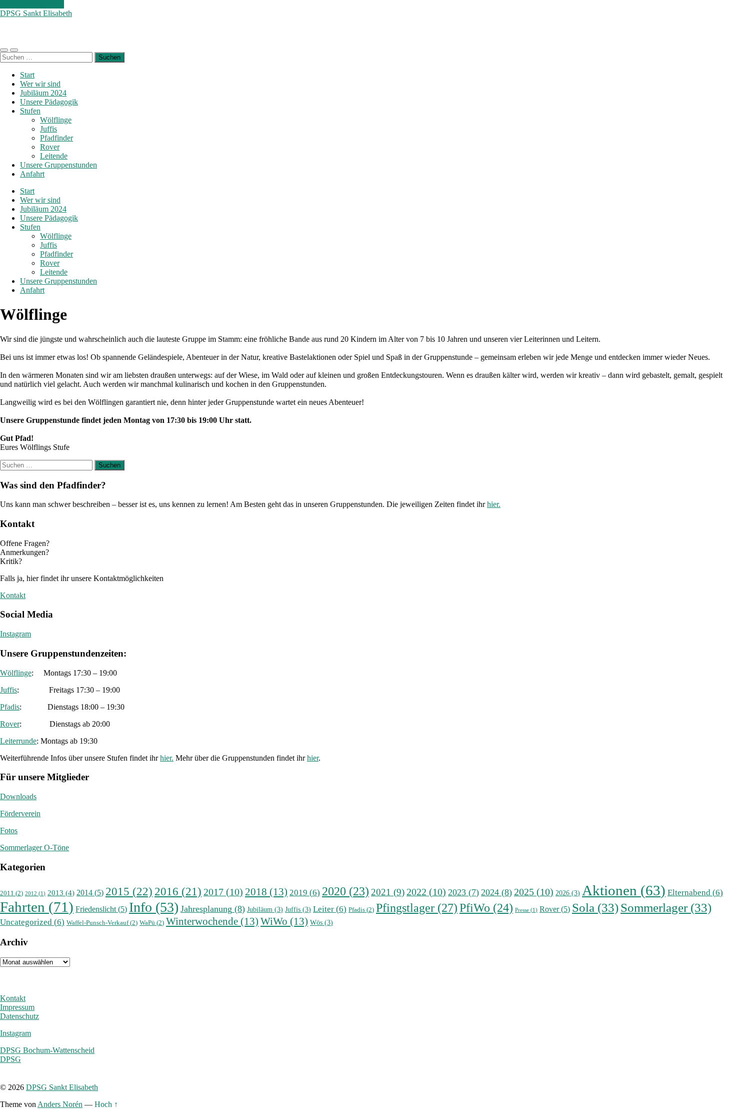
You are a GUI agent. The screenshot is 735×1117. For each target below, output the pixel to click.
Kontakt (13, 595)
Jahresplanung (212, 909)
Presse (526, 910)
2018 (266, 892)
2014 (90, 892)
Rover (50, 147)
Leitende (54, 156)
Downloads (18, 796)
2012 (35, 893)
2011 (11, 893)
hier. (493, 504)
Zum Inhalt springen (32, 4)
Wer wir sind (40, 84)
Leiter (329, 909)
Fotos (9, 830)
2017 (223, 892)
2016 (178, 891)
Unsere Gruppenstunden (58, 165)
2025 (534, 892)
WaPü (152, 922)
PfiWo (486, 907)
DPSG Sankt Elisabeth (36, 13)
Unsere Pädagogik (49, 102)
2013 (61, 892)
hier (312, 758)
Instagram (15, 634)
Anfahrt (32, 174)
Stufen (30, 111)
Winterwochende (212, 921)
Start (27, 75)
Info (153, 907)
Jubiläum (265, 909)
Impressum (17, 1007)
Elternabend (695, 892)
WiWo (284, 921)
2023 (463, 892)
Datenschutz (19, 1016)
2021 (387, 892)
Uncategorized (32, 922)
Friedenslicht (101, 909)
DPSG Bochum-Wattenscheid (47, 1050)
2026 (568, 893)
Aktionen (624, 890)
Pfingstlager (417, 907)
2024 (496, 892)
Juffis (48, 129)
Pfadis (10, 707)
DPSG (10, 1059)
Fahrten (37, 907)
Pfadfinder (56, 138)
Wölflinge (56, 120)
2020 (345, 891)
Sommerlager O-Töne (34, 847)
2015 (129, 891)
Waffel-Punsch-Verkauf (102, 922)
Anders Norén (60, 1104)
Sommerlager (666, 907)
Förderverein (20, 813)
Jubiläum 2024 (43, 93)
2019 (305, 892)
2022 (426, 892)
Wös (321, 922)
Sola (595, 907)
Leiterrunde (18, 741)
